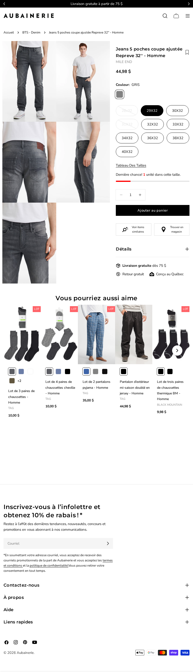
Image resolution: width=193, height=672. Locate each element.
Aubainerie (25, 652)
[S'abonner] (108, 543)
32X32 (152, 124)
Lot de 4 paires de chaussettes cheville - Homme (60, 388)
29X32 (152, 110)
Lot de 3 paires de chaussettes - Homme (21, 397)
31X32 (130, 126)
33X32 (178, 124)
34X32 (127, 138)
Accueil (9, 32)
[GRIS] (119, 94)
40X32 (127, 151)
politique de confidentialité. (49, 565)
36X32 (152, 138)
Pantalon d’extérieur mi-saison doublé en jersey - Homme (135, 388)
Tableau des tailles (131, 165)
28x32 (130, 112)
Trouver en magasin (176, 229)
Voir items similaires (138, 229)
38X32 (178, 138)
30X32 (177, 110)
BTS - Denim (31, 32)
